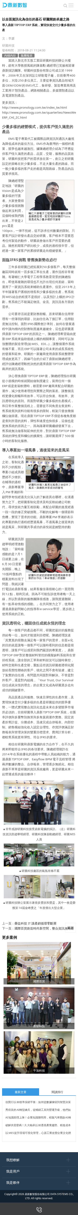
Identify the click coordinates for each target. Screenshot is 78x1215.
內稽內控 (10, 55)
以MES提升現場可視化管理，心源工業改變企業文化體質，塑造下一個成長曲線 (38, 1133)
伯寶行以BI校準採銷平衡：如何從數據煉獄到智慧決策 (38, 1102)
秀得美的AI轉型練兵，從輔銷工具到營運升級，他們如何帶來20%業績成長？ (38, 1110)
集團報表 (26, 55)
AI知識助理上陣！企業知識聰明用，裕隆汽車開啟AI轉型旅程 (38, 1118)
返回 (70, 928)
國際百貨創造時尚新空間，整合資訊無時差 (44, 928)
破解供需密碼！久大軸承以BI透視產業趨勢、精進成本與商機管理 (38, 1125)
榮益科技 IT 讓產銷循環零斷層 (35, 923)
